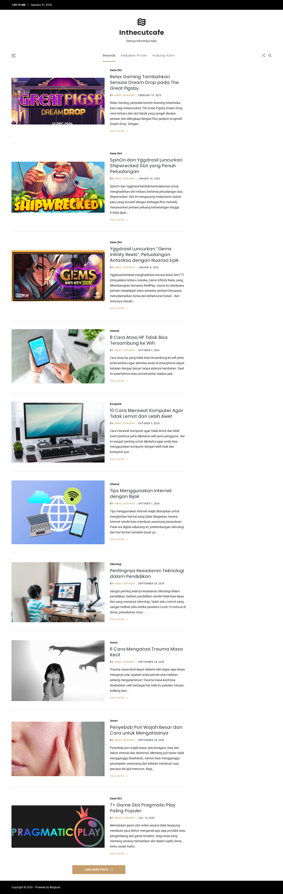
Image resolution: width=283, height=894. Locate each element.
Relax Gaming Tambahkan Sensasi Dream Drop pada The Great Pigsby (144, 82)
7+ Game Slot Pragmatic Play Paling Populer (142, 808)
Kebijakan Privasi (134, 55)
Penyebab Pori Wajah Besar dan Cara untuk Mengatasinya (146, 730)
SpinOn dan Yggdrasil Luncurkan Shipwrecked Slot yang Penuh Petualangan (146, 166)
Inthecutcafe (141, 32)
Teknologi (115, 564)
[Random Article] (263, 55)
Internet (114, 330)
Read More (117, 131)
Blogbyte (55, 887)
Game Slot (116, 70)
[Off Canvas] (13, 55)
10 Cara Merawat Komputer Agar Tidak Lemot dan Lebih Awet (146, 413)
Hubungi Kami (163, 55)
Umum (114, 642)
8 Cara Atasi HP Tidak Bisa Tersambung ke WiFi (139, 340)
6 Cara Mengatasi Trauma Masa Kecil (146, 652)
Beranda (109, 55)
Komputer (116, 403)
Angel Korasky (124, 95)
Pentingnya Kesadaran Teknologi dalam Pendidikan (147, 573)
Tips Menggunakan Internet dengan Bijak (141, 493)
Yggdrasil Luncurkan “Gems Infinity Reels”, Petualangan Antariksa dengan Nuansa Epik (144, 254)
